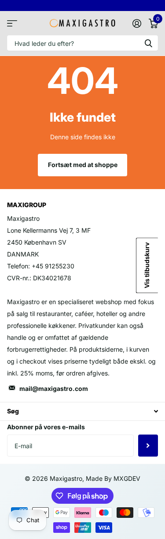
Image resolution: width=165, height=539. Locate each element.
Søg (148, 43)
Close (82, 411)
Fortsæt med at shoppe (82, 164)
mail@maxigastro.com (53, 388)
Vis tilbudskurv (146, 265)
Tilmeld (148, 446)
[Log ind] (136, 23)
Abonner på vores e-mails (46, 427)
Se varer (12, 23)
